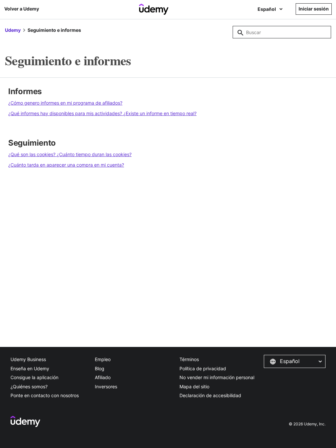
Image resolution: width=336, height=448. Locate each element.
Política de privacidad (202, 368)
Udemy (13, 30)
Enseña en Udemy (29, 368)
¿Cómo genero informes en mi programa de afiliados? (65, 103)
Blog (99, 368)
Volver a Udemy (21, 8)
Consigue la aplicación (34, 377)
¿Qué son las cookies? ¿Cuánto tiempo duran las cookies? (70, 154)
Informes (25, 91)
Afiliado (103, 377)
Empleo (103, 359)
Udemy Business (28, 359)
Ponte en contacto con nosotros (44, 395)
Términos (189, 359)
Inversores (106, 386)
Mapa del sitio (194, 386)
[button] (295, 361)
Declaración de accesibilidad (210, 395)
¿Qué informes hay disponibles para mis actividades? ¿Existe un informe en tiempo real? (102, 113)
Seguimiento (32, 143)
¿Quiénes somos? (29, 386)
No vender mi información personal (216, 377)
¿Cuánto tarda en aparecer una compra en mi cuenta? (66, 165)
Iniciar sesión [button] (314, 8)
